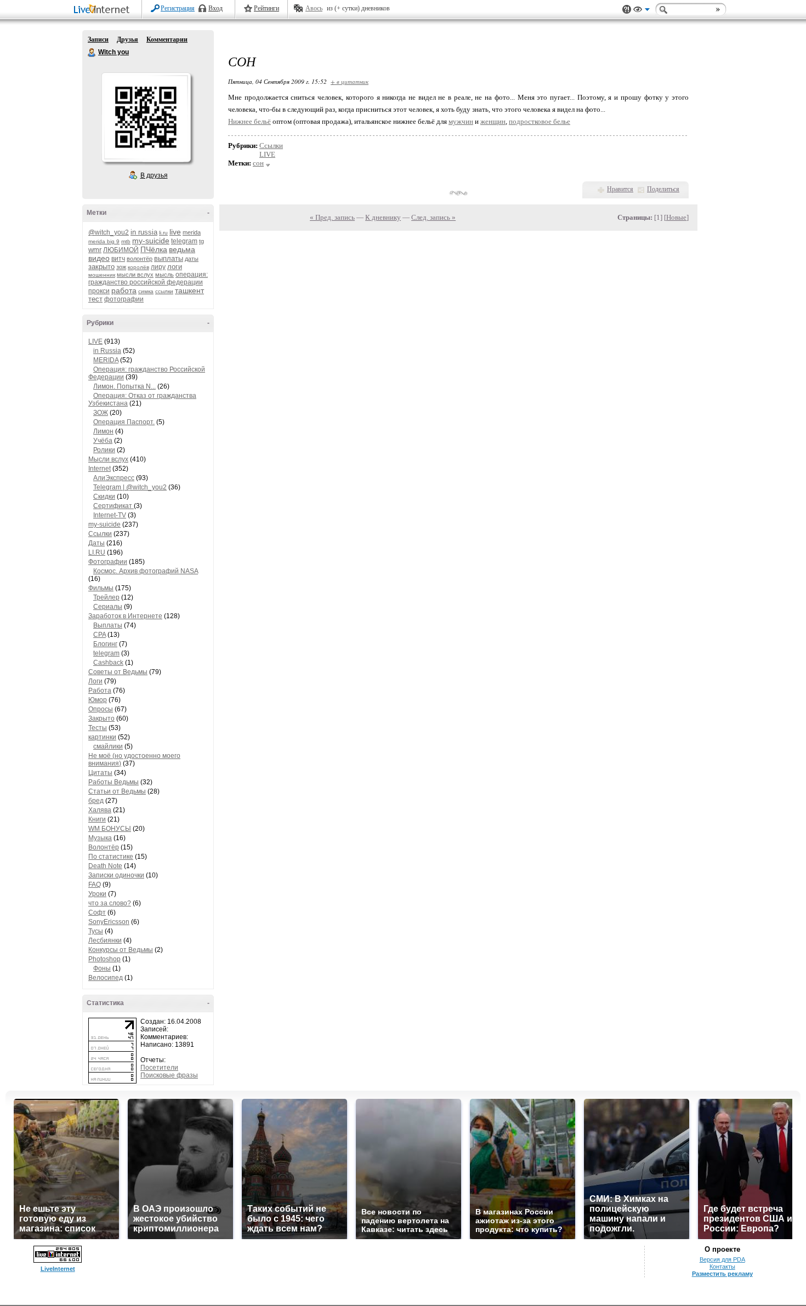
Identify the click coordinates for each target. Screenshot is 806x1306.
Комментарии (167, 39)
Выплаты (107, 625)
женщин (493, 121)
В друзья (154, 175)
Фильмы (100, 588)
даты (191, 258)
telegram (184, 241)
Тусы (95, 931)
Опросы (100, 709)
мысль (164, 274)
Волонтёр (103, 847)
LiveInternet (103, 10)
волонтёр (139, 258)
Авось (313, 8)
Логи (95, 681)
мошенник (101, 275)
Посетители (159, 1067)
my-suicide (150, 240)
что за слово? (109, 903)
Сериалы (107, 607)
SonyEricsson (108, 922)
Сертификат (113, 506)
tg (201, 241)
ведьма (182, 249)
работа (124, 290)
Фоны (102, 968)
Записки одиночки (116, 875)
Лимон (103, 431)
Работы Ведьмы (113, 782)
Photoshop (104, 959)
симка (146, 291)
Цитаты (100, 773)
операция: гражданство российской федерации (148, 278)
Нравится (620, 189)
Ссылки (100, 534)
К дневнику (383, 217)
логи (174, 267)
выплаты (168, 258)
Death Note (105, 866)
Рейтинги (266, 8)
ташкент (189, 290)
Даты (96, 543)
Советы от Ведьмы (117, 672)
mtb (125, 241)
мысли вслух (135, 274)
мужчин (461, 121)
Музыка (100, 838)
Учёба (102, 440)
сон (258, 163)
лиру (158, 267)
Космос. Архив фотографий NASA (145, 571)
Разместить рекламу (722, 1273)
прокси (99, 291)
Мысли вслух (108, 459)
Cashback (108, 662)
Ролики (104, 450)
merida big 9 (104, 241)
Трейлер (106, 597)
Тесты (97, 728)
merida (192, 232)
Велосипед (105, 978)
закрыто (101, 267)
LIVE (95, 341)
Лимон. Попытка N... (124, 386)
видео (99, 258)
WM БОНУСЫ (109, 828)
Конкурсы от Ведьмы (120, 950)
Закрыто (101, 718)
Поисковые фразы (169, 1075)
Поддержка (626, 9)
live (175, 231)
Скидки (104, 496)
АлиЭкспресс (113, 478)
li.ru (163, 233)
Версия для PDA (722, 1259)
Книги (97, 819)
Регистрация (178, 8)
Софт (97, 912)
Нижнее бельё (249, 121)
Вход (215, 8)
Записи (98, 39)
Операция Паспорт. (124, 422)
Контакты (722, 1266)
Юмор (97, 700)
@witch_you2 (108, 232)
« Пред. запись (332, 217)
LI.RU (96, 552)
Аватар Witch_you (146, 117)
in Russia (107, 351)
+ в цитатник (349, 81)
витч (118, 259)
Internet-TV (109, 515)
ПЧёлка (153, 249)
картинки (102, 737)
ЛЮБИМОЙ (121, 250)
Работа (99, 690)
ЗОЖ (100, 413)
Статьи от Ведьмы (117, 791)
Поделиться (663, 189)
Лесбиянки (105, 940)
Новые (676, 217)
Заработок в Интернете (125, 616)
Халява (99, 810)
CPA (99, 634)
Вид (641, 11)
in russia (143, 232)
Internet (99, 468)
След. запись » (433, 217)
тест (95, 299)
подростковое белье (539, 121)
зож (121, 267)
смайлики (108, 746)
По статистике (110, 856)
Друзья (127, 39)
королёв (138, 267)
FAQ (94, 884)
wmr (94, 250)
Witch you (92, 52)
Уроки (97, 894)
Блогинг (105, 644)
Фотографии (107, 562)
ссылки (164, 291)
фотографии (124, 299)
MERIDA (105, 360)
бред (96, 801)
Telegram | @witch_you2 (130, 487)
